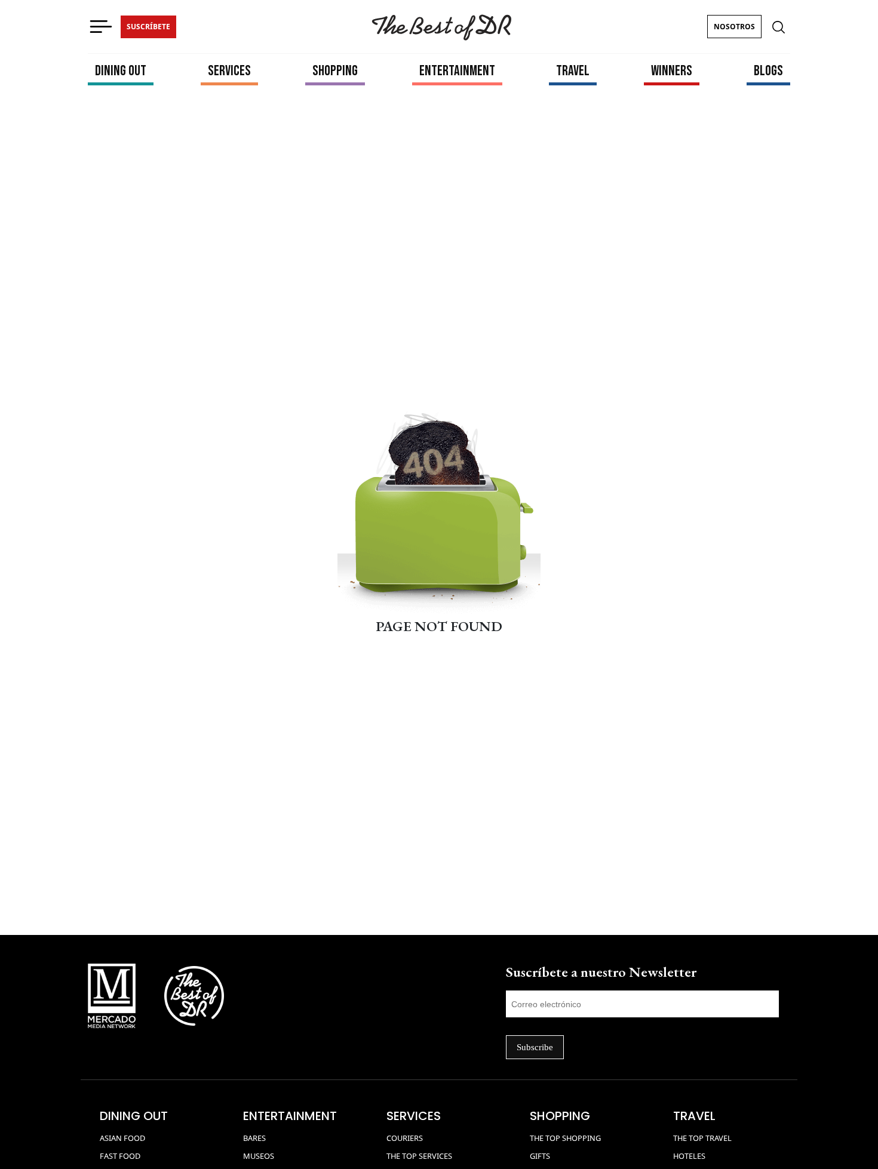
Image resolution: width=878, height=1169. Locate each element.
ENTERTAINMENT (457, 70)
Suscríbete (148, 26)
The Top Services (419, 1155)
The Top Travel (702, 1138)
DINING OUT (120, 70)
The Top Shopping (565, 1138)
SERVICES (229, 70)
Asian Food (122, 1138)
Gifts (540, 1155)
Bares (254, 1138)
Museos (258, 1155)
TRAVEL (573, 70)
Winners (671, 70)
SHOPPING (335, 70)
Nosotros (734, 26)
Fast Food (120, 1155)
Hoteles (689, 1155)
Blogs (768, 70)
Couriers (404, 1138)
